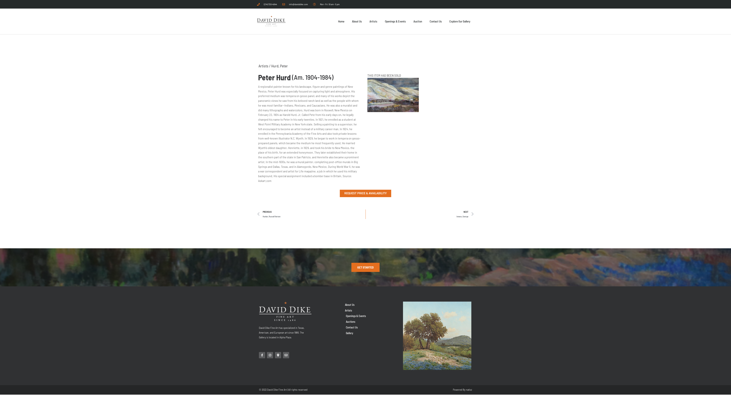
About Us (357, 21)
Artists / (265, 66)
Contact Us (436, 21)
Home (341, 21)
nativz (469, 389)
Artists (373, 21)
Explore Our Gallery (459, 21)
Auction (417, 21)
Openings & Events (395, 21)
